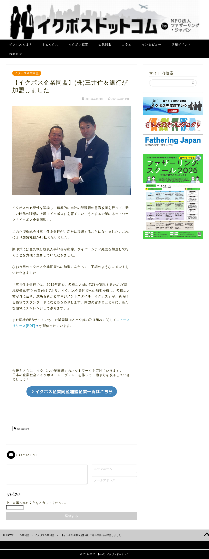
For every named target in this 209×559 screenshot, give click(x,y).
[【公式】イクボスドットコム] (105, 38)
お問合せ (15, 54)
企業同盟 (105, 44)
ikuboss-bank (22, 429)
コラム (127, 44)
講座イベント (181, 44)
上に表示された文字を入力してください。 (37, 503)
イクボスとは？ (20, 44)
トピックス (50, 44)
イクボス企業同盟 (27, 73)
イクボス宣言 (78, 44)
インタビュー (151, 44)
